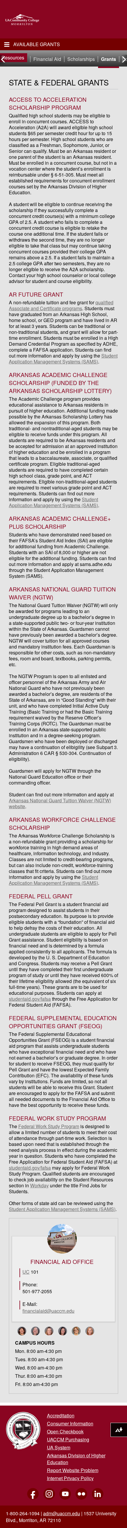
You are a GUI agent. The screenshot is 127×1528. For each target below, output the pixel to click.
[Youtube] (63, 1499)
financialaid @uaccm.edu (48, 1310)
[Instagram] (47, 1499)
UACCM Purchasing (68, 1439)
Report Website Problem (72, 1470)
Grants (108, 59)
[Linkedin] (95, 1499)
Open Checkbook (65, 1431)
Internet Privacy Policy (70, 1478)
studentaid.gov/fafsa (30, 998)
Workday (39, 1185)
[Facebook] (31, 1499)
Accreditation (60, 1415)
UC (26, 1271)
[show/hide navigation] (6, 44)
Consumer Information (70, 1423)
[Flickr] (79, 1499)
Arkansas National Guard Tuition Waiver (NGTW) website (60, 803)
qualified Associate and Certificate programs (61, 305)
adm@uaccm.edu (61, 1513)
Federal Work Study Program (48, 1126)
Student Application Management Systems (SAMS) (63, 358)
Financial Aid (47, 59)
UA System (58, 1447)
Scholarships (81, 59)
